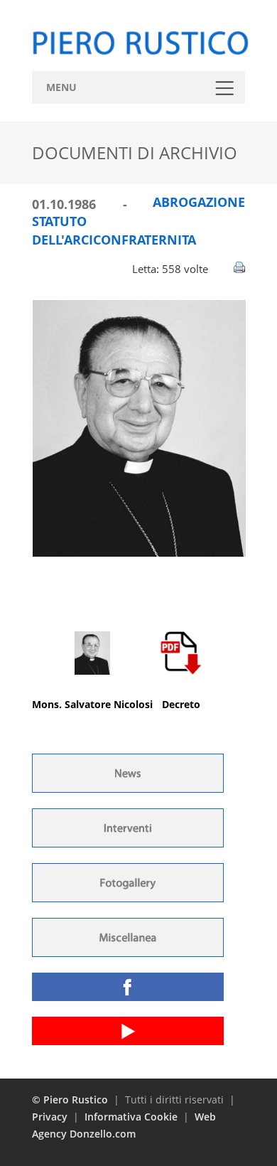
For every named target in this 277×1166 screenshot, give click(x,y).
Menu (61, 87)
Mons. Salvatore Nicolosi (92, 704)
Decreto (181, 704)
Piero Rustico (75, 1099)
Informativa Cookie (131, 1116)
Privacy (49, 1116)
